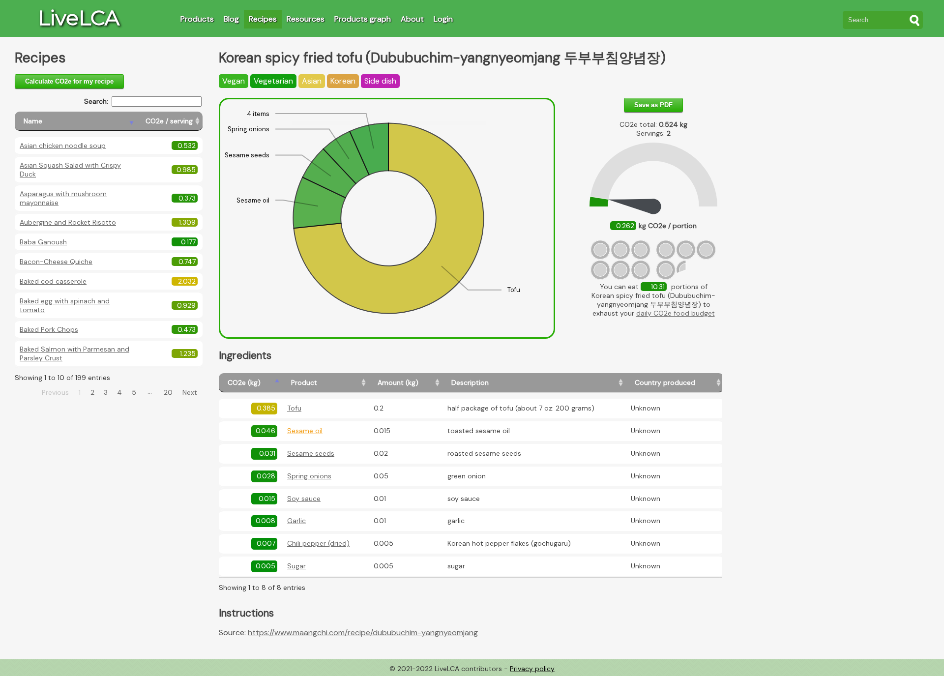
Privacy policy (532, 668)
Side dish (380, 81)
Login (443, 19)
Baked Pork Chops (49, 329)
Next (189, 392)
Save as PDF (653, 105)
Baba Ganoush (43, 241)
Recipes (263, 19)
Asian (312, 81)
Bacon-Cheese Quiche (56, 261)
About (412, 19)
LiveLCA (78, 17)
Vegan (233, 81)
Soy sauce (304, 498)
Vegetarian (273, 81)
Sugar (296, 565)
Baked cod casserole (53, 281)
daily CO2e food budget (675, 313)
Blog (231, 19)
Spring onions (309, 475)
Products (197, 19)
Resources (305, 19)
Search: (96, 101)
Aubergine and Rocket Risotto (68, 222)
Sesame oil (305, 430)
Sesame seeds (310, 453)
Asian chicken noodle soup (63, 145)
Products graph (362, 19)
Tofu (294, 408)
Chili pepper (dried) (318, 543)
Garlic (296, 520)
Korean (342, 81)
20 (168, 392)
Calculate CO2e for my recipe (69, 81)
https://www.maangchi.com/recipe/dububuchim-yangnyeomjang (363, 632)
